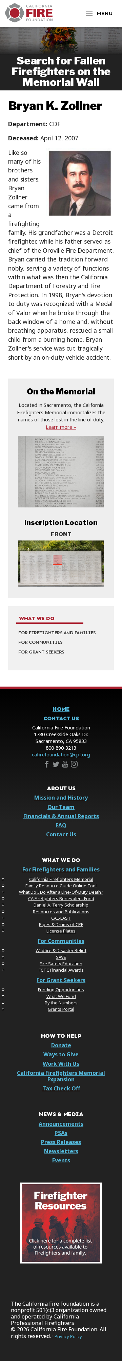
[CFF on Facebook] (46, 765)
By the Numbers (61, 1003)
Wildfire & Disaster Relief (61, 950)
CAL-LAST (61, 918)
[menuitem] (61, 633)
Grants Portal (61, 1009)
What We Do (36, 618)
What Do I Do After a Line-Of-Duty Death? (61, 892)
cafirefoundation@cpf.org (61, 754)
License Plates (61, 931)
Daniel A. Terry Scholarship (61, 905)
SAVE (61, 957)
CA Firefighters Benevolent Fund (61, 898)
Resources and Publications (61, 912)
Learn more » (61, 427)
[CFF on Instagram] (74, 765)
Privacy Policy (68, 1336)
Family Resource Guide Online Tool (61, 886)
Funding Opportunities (61, 990)
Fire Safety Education (61, 964)
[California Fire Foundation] (29, 20)
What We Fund (61, 996)
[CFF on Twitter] (56, 765)
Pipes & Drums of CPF (61, 924)
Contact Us (61, 718)
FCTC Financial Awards (61, 970)
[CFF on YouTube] (65, 765)
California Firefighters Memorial (61, 879)
